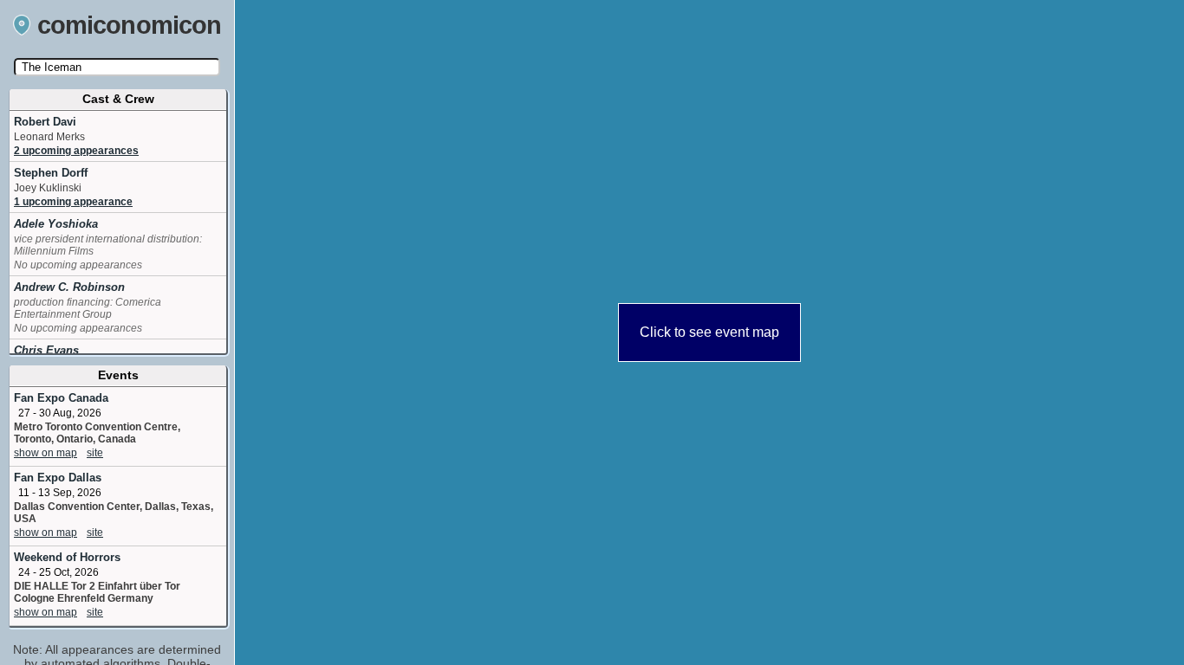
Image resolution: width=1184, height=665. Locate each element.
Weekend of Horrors (67, 557)
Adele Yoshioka (56, 223)
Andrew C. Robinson (69, 287)
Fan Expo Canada (61, 397)
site (95, 453)
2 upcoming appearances (76, 151)
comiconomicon (129, 25)
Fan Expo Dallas (57, 477)
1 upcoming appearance (73, 202)
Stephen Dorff (51, 172)
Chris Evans (46, 350)
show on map (45, 453)
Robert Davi (45, 121)
